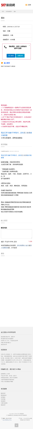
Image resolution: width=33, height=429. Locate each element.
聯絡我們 (3, 405)
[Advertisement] (16, 87)
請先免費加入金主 (23, 245)
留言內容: (4, 228)
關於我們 (3, 393)
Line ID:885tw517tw (7, 420)
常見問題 (3, 399)
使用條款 (3, 397)
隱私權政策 (3, 395)
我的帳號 (3, 401)
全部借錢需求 (9, 11)
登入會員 (11, 55)
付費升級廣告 (4, 403)
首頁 (3, 11)
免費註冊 (20, 55)
